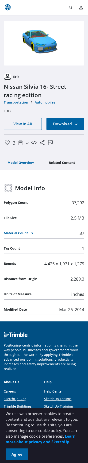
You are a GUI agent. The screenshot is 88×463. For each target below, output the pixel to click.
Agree (16, 454)
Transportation (16, 102)
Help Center (53, 391)
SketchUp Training (58, 406)
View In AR (22, 124)
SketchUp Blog (15, 399)
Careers (10, 391)
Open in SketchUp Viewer (44, 43)
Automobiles (45, 102)
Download (63, 124)
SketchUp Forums (58, 399)
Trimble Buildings (18, 406)
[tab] (20, 163)
